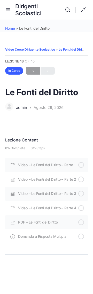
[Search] (69, 10)
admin (22, 107)
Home (10, 28)
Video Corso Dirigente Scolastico (30, 49)
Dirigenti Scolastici (28, 10)
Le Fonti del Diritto (72, 49)
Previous (33, 71)
